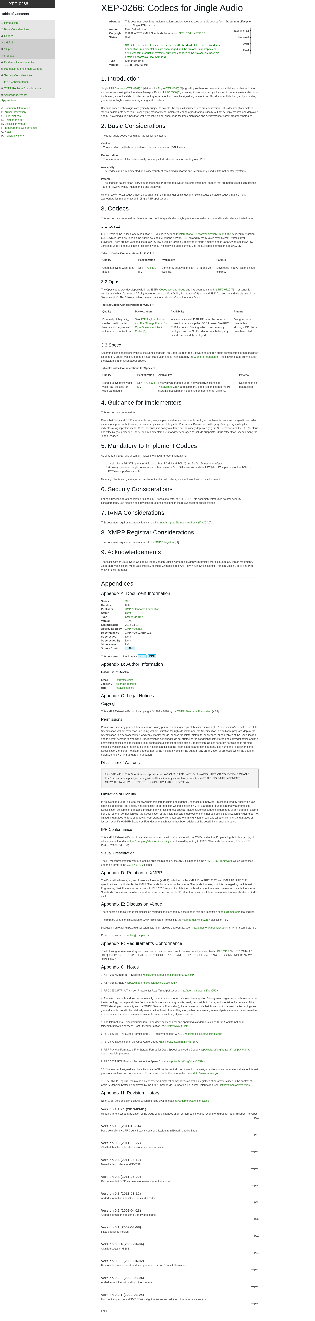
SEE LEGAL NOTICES (191, 33)
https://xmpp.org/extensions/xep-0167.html (168, 974)
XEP (128, 601)
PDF (152, 656)
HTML (130, 648)
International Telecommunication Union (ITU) (205, 234)
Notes (8, 131)
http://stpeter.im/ (125, 687)
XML (142, 656)
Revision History (14, 135)
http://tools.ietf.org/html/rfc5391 (203, 1033)
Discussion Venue (15, 123)
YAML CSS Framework (218, 861)
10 (208, 522)
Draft (128, 613)
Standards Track (134, 617)
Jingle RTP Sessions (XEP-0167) (120, 88)
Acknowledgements (15, 95)
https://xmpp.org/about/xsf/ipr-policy (149, 841)
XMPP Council (133, 628)
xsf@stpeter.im (124, 680)
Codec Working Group (172, 289)
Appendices (8, 100)
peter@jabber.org (126, 683)
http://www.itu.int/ (178, 1026)
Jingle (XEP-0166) (168, 88)
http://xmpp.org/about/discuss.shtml (212, 927)
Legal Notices (13, 116)
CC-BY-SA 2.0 (135, 864)
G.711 (9, 42)
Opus (9, 49)
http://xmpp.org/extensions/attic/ (191, 1100)
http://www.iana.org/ (205, 1073)
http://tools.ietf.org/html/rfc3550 (198, 990)
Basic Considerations (16, 29)
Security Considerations (18, 75)
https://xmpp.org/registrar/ (235, 1085)
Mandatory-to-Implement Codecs (23, 68)
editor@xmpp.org (137, 935)
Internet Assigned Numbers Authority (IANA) (180, 522)
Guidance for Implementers (19, 62)
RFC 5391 (150, 267)
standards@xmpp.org (196, 919)
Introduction (11, 22)
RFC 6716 (224, 289)
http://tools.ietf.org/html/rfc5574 (186, 1061)
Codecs (8, 36)
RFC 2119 (223, 951)
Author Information (15, 112)
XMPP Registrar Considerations (22, 88)
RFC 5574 (149, 382)
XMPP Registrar (164, 542)
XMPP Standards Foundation (142, 609)
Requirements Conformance (20, 127)
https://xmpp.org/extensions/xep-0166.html (150, 982)
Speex (10, 55)
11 (176, 542)
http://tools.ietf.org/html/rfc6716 (178, 1041)
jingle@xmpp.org (229, 912)
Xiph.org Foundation (206, 356)
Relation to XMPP (15, 120)
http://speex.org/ (169, 386)
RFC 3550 (171, 92)
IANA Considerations (16, 81)
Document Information (17, 108)
